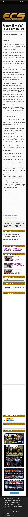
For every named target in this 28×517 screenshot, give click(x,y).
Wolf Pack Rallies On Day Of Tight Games (8, 225)
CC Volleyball (6, 513)
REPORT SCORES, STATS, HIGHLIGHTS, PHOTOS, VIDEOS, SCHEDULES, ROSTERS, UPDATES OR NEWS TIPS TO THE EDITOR (13, 249)
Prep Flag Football (7, 500)
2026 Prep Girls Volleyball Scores (17, 270)
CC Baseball (5, 510)
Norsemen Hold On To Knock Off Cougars (19, 225)
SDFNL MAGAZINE (16, 285)
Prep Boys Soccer (18, 504)
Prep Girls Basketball (8, 504)
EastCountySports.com (10, 218)
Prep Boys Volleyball (17, 506)
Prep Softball (6, 502)
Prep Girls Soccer (7, 506)
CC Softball (18, 511)
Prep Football (15, 498)
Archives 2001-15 (7, 498)
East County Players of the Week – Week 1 (12, 239)
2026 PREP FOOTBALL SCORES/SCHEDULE (17, 264)
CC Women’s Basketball (8, 511)
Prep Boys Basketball (16, 502)
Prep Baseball (16, 500)
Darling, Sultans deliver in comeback (11, 237)
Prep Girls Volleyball (7, 508)
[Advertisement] (14, 203)
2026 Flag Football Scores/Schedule (11, 234)
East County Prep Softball (11, 215)
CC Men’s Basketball (14, 510)
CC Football (16, 508)
